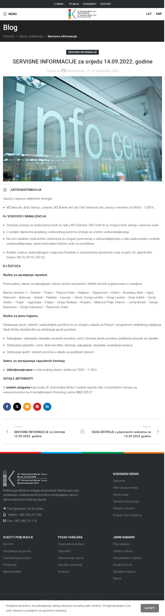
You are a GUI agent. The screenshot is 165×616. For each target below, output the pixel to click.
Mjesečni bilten (12, 571)
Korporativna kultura (71, 544)
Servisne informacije (62, 36)
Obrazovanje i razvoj (71, 558)
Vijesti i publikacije (31, 36)
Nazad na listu (82, 431)
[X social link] (17, 407)
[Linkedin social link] (47, 407)
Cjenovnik (119, 480)
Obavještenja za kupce (17, 558)
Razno (117, 578)
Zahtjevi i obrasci (124, 508)
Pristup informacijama (127, 515)
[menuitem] (149, 14)
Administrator (76, 71)
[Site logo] (82, 14)
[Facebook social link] (7, 407)
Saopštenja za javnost (17, 551)
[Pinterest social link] (37, 407)
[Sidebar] (5, 190)
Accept (150, 608)
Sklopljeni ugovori (124, 571)
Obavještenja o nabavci (127, 558)
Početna (8, 36)
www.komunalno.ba (16, 392)
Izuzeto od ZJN (122, 564)
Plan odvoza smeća (125, 487)
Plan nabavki (121, 544)
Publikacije (9, 564)
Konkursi (63, 571)
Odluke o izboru (123, 551)
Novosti (8, 544)
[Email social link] (27, 407)
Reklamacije (120, 494)
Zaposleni (64, 551)
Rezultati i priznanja (70, 564)
